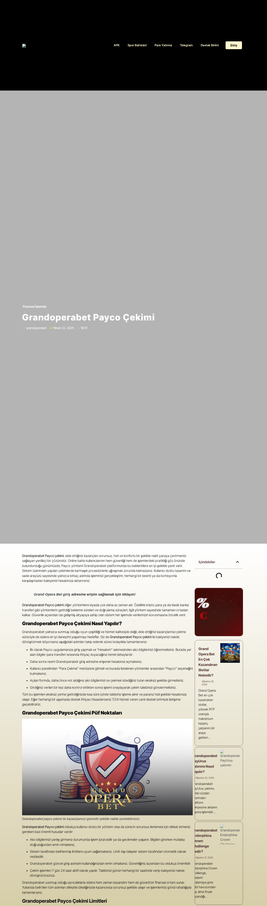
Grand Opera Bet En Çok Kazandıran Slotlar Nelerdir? (207, 662)
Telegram (186, 45)
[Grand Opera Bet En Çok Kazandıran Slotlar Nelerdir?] (230, 653)
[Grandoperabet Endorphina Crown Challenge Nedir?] (230, 834)
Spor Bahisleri (137, 45)
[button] (237, 561)
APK (117, 45)
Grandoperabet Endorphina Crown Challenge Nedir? (204, 840)
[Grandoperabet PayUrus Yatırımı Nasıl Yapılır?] (230, 760)
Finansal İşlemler (35, 306)
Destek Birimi (210, 45)
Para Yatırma (163, 45)
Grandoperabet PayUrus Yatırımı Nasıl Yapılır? (204, 764)
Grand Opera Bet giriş (52, 594)
